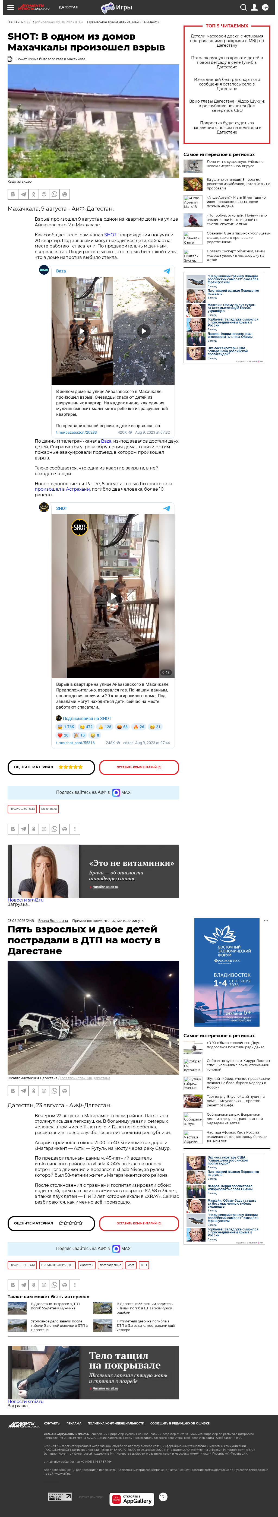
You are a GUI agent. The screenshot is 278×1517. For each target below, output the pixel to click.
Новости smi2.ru (26, 900)
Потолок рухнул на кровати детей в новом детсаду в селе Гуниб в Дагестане (227, 62)
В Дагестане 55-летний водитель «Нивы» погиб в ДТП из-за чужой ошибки (145, 1308)
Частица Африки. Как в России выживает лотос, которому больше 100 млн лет (237, 1136)
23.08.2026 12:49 (21, 921)
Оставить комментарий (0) (139, 767)
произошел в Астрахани (62, 489)
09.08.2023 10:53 (21, 22)
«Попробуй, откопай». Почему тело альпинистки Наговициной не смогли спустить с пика (237, 219)
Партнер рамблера (90, 1497)
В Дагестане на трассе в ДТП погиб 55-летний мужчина (55, 1306)
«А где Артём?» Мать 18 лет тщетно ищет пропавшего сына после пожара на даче (236, 201)
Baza (106, 441)
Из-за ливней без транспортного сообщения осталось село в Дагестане (227, 84)
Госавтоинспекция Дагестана (85, 1078)
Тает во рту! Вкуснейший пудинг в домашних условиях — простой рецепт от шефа (236, 1100)
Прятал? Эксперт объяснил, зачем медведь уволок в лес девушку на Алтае (236, 255)
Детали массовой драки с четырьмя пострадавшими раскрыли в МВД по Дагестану (227, 41)
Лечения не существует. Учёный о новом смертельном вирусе (235, 164)
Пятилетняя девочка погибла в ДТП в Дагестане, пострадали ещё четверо (146, 1325)
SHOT (110, 234)
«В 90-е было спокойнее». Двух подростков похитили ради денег (235, 1045)
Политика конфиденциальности (116, 1423)
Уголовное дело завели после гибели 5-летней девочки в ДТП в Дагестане (59, 1325)
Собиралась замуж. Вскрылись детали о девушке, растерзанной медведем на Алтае (235, 1118)
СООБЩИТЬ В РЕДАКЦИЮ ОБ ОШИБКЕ (180, 1423)
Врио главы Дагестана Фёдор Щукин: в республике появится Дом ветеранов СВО (227, 106)
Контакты (52, 1423)
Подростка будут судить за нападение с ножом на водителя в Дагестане (226, 128)
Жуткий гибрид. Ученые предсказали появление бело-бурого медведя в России (238, 1083)
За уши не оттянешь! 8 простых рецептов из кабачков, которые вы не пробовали (238, 183)
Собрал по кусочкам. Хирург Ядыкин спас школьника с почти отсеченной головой (238, 1065)
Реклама (74, 1423)
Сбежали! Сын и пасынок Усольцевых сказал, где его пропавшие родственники (238, 237)
